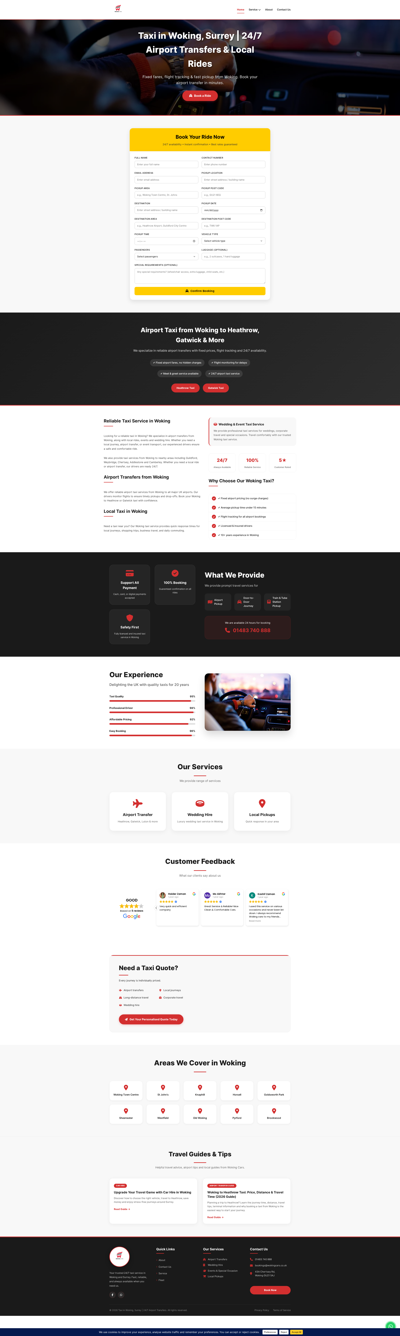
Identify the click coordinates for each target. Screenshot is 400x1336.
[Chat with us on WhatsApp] (390, 1326)
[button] (288, 908)
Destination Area (146, 218)
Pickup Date (209, 203)
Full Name (141, 157)
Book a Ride (202, 96)
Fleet (161, 1280)
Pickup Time (142, 234)
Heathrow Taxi (185, 387)
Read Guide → (122, 1209)
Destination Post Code (216, 218)
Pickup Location (212, 173)
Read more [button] (165, 921)
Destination (142, 203)
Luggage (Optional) (215, 249)
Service (163, 1273)
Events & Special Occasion (223, 1270)
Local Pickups (215, 1276)
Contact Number (212, 157)
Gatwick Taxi (216, 387)
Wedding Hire (215, 1264)
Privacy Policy (262, 1310)
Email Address (144, 173)
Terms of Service (282, 1310)
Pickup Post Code (213, 188)
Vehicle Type (210, 234)
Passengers (142, 249)
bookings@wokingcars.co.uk (271, 1265)
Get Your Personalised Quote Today (154, 1019)
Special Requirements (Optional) (156, 265)
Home (240, 9)
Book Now (270, 1290)
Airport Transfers (217, 1259)
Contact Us (284, 9)
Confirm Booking (202, 291)
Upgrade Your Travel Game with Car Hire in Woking (152, 1192)
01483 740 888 (263, 1259)
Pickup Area (142, 188)
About (269, 9)
